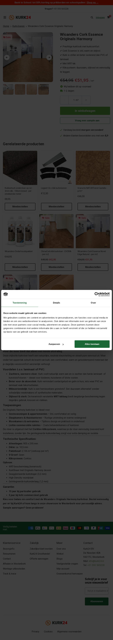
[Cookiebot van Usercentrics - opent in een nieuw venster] (97, 294)
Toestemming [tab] (20, 302)
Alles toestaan (92, 344)
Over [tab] (93, 302)
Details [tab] (56, 302)
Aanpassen (54, 344)
